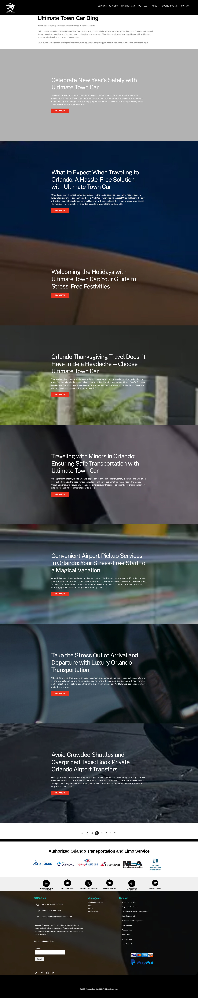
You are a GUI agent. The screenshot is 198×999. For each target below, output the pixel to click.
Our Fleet (143, 6)
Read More (60, 111)
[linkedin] (53, 972)
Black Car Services (108, 6)
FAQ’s (90, 908)
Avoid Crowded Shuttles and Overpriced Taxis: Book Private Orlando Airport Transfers (90, 762)
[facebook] (42, 972)
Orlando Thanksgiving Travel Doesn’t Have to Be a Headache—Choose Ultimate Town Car (98, 364)
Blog (89, 905)
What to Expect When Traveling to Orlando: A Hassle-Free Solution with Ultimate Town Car (95, 179)
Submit (39, 959)
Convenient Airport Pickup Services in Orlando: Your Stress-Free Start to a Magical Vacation (98, 563)
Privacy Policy (93, 911)
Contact (185, 6)
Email (38, 948)
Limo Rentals (128, 6)
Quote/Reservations (95, 902)
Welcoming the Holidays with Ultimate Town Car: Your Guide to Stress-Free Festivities (93, 279)
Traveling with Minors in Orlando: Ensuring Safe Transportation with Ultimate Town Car (95, 463)
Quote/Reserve (169, 6)
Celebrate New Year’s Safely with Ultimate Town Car (94, 83)
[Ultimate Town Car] (10, 12)
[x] (36, 972)
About (155, 6)
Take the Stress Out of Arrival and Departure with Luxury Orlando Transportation (94, 662)
